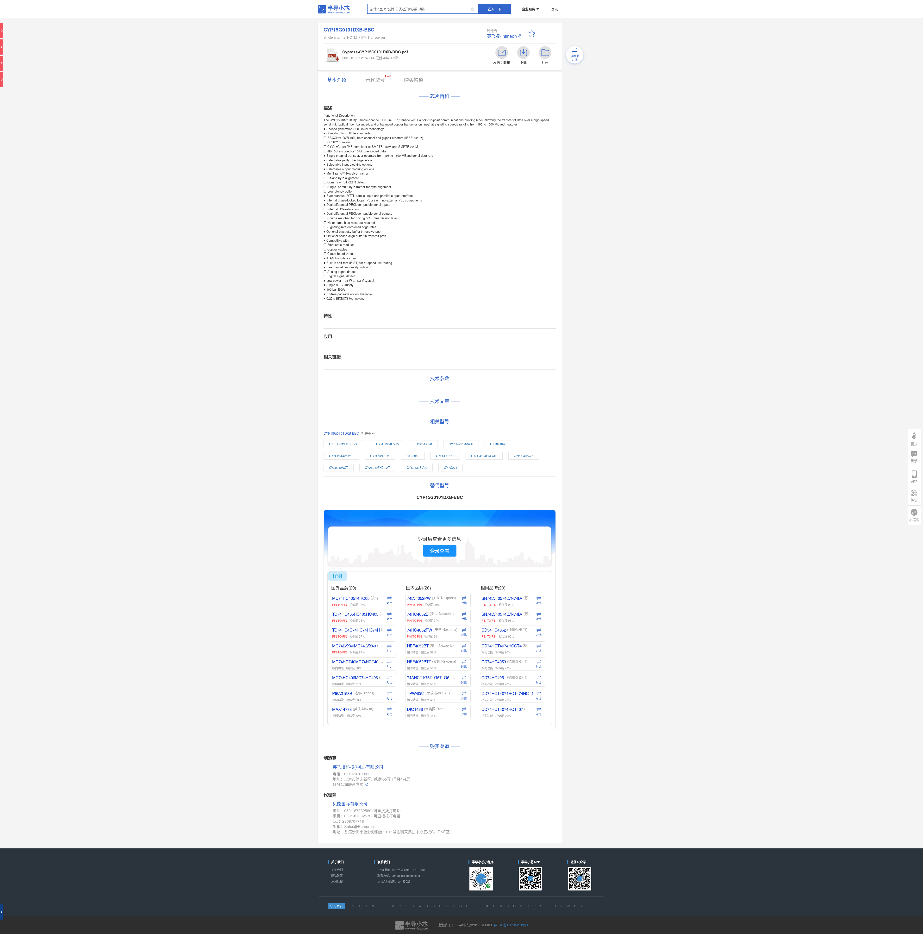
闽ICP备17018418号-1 (494, 618)
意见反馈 (378, 589)
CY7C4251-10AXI (463, 296)
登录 (523, 5)
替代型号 (405, 53)
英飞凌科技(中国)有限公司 (392, 512)
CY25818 (430, 304)
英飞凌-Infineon (489, 24)
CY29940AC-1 (507, 304)
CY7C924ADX (408, 304)
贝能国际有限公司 (387, 537)
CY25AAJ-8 (438, 296)
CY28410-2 (488, 296)
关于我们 (378, 581)
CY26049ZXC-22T (406, 312)
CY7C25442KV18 (381, 304)
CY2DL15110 (453, 304)
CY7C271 (456, 312)
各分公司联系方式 (386, 524)
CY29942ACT (379, 312)
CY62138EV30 (433, 312)
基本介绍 (378, 53)
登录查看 (447, 368)
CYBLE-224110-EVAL (383, 296)
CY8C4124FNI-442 (480, 304)
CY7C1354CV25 (413, 296)
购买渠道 (429, 53)
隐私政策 (378, 585)
